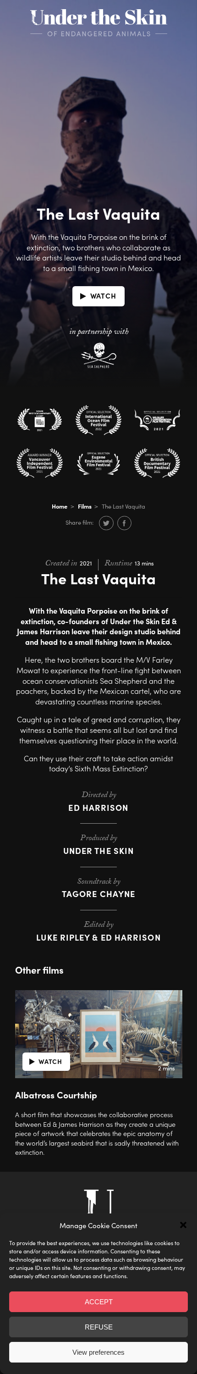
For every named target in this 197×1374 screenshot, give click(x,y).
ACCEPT (99, 1302)
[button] (183, 1225)
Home (59, 506)
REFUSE (99, 1327)
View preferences (98, 1352)
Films (85, 506)
